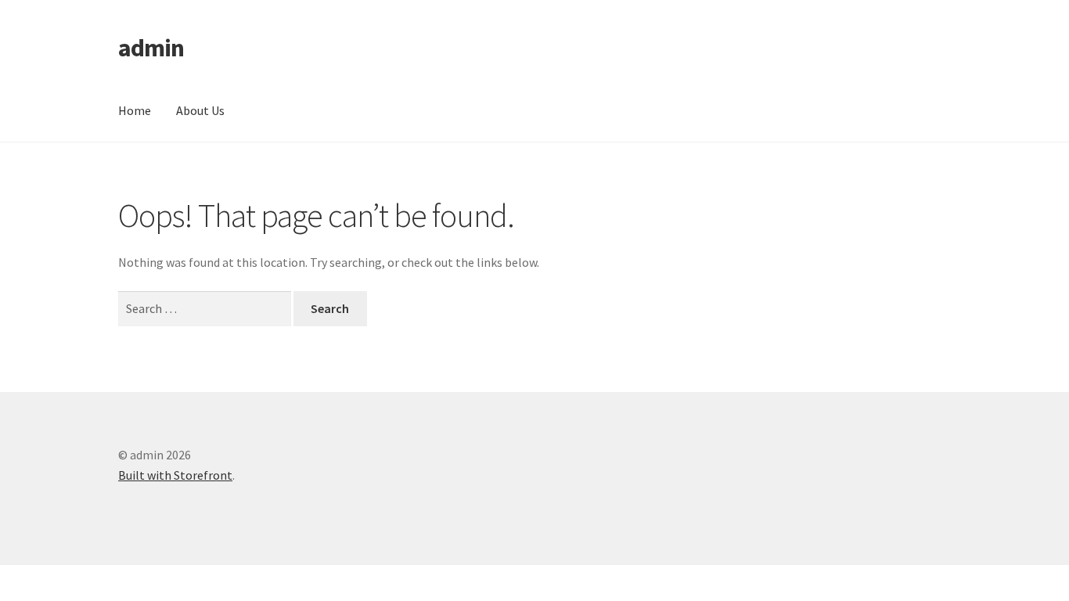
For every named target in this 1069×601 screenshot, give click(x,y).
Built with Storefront (175, 475)
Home (134, 110)
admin (151, 47)
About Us (200, 110)
